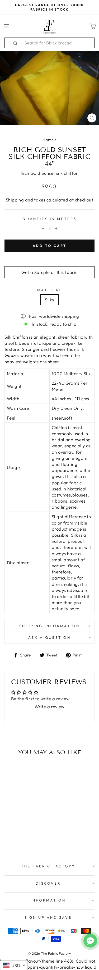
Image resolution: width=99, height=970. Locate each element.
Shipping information (49, 626)
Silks (49, 299)
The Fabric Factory (48, 866)
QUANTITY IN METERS (49, 219)
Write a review (49, 706)
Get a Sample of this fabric (49, 272)
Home (48, 139)
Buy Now (21, 838)
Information (48, 900)
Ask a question (49, 637)
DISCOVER (48, 883)
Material (49, 290)
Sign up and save (48, 917)
